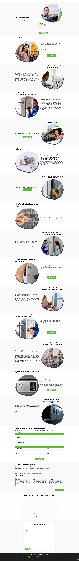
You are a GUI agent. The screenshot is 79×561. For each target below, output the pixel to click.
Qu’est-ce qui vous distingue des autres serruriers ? (31, 499)
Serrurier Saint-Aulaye (49, 556)
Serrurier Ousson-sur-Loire (39, 556)
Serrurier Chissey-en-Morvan (30, 557)
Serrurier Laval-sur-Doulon (20, 556)
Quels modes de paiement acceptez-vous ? (29, 516)
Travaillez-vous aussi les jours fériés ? (28, 510)
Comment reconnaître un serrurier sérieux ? (29, 513)
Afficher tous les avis (59, 489)
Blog (62, 1)
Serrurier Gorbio (59, 556)
